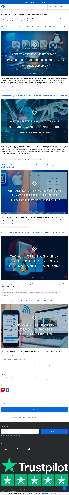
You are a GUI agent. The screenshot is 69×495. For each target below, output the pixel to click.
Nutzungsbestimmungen (7, 489)
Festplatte (51, 379)
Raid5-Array (46, 377)
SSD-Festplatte (20, 381)
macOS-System (26, 90)
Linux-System (18, 90)
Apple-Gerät (10, 359)
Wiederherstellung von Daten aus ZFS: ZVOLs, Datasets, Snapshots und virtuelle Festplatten (34, 96)
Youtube (3, 390)
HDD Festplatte (20, 379)
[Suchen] (50, 6)
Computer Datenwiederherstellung (32, 379)
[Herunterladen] (55, 6)
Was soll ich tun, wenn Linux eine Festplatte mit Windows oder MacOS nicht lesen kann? (32, 233)
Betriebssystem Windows (7, 90)
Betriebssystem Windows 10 (8, 379)
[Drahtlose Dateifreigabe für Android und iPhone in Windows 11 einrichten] (34, 326)
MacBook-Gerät (56, 292)
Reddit (12, 390)
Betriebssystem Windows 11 (21, 292)
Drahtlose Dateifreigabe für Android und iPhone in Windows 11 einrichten (27, 301)
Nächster (51, 366)
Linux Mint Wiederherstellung (36, 292)
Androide (4, 359)
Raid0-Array (58, 379)
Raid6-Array (27, 381)
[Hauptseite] (3, 6)
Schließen (45, 493)
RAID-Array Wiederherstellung (38, 159)
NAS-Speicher (53, 377)
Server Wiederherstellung (36, 377)
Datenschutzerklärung (55, 493)
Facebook (7, 390)
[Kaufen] (61, 6)
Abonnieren (34, 409)
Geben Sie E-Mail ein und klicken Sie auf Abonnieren (13, 435)
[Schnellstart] (66, 6)
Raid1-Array (13, 381)
